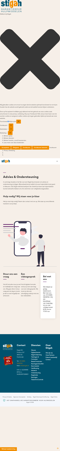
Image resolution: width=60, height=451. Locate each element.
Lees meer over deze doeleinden (14, 142)
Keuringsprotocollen (37, 364)
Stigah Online (54, 397)
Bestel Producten (36, 361)
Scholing (29, 397)
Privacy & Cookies (7, 397)
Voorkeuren (26, 147)
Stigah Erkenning (36, 354)
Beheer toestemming (8, 449)
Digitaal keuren (35, 352)
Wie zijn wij (49, 353)
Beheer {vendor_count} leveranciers (15, 140)
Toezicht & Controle (37, 379)
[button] (30, 59)
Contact (48, 359)
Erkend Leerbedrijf (51, 357)
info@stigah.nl (24, 365)
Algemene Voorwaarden (19, 397)
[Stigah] (6, 161)
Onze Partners (50, 355)
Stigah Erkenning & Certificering (41, 397)
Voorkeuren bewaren (40, 147)
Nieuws (33, 350)
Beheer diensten (9, 138)
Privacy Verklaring (9, 150)
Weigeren (16, 147)
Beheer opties (8, 136)
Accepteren (5, 147)
